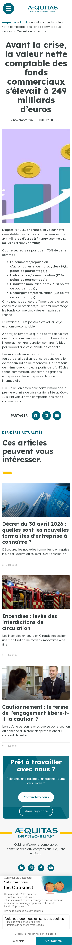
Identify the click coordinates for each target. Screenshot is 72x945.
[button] (36, 415)
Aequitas (9, 22)
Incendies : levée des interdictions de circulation (29, 622)
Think (23, 22)
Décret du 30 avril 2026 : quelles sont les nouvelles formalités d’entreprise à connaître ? (35, 533)
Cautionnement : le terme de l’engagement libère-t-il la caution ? (35, 713)
